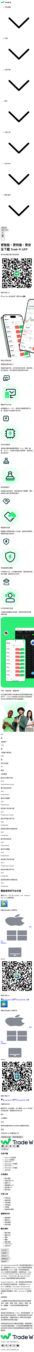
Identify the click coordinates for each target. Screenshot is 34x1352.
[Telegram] (10, 1146)
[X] (14, 1146)
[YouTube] (18, 1146)
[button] (3, 232)
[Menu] (3, 239)
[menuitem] (19, 21)
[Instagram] (6, 1146)
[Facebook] (3, 1146)
